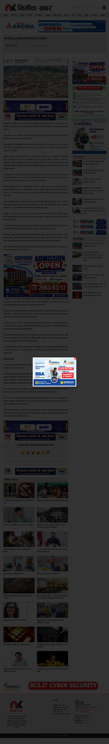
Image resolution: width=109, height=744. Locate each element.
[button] (75, 358)
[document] (54, 372)
